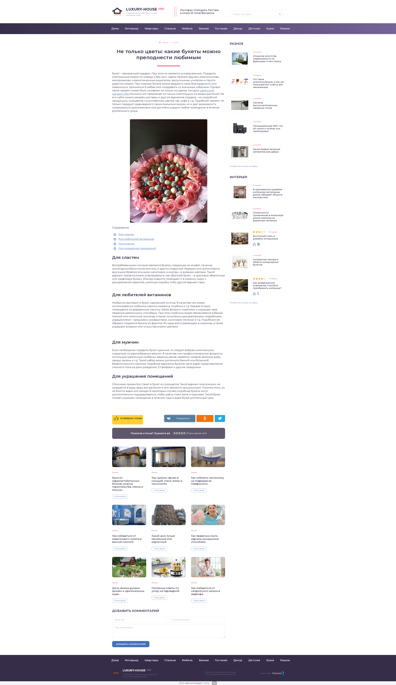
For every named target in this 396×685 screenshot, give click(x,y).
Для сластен (126, 234)
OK (214, 683)
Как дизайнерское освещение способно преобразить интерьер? (267, 285)
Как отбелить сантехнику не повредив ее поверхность (207, 480)
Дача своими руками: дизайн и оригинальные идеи (128, 591)
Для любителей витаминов (136, 239)
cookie (206, 683)
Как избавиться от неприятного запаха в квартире (205, 591)
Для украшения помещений (137, 248)
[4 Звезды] (182, 433)
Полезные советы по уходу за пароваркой (165, 590)
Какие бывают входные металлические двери (266, 150)
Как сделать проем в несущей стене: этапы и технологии (167, 480)
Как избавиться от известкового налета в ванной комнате (127, 538)
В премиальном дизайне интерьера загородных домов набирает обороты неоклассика (267, 193)
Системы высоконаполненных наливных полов (265, 105)
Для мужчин (126, 243)
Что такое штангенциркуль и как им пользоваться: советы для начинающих (268, 83)
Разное (115, 472)
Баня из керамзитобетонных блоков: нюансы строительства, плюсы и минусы (127, 483)
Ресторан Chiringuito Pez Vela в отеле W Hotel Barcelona (199, 12)
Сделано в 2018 (266, 673)
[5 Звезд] (184, 433)
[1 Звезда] (174, 433)
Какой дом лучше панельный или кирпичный (163, 538)
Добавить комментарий (131, 644)
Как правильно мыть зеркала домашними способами (205, 538)
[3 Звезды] (179, 433)
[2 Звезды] (177, 433)
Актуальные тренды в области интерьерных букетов (266, 262)
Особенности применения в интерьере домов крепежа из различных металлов (268, 216)
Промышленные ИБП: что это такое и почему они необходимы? (268, 129)
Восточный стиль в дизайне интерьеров (265, 237)
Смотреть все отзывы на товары (244, 166)
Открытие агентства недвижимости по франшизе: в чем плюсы (267, 59)
